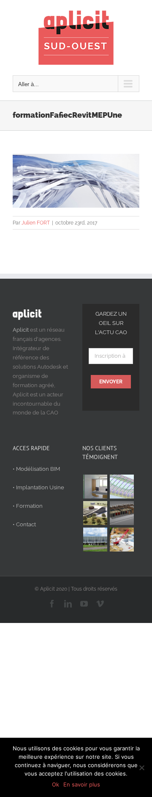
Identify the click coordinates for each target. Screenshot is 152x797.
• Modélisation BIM (36, 469)
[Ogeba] (121, 539)
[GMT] (95, 539)
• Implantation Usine (38, 487)
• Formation (28, 506)
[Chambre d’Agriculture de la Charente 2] (95, 513)
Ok (55, 784)
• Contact (24, 524)
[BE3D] (121, 513)
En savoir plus (81, 784)
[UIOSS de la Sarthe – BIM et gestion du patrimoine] (95, 486)
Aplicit (21, 330)
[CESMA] (121, 486)
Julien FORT (36, 223)
